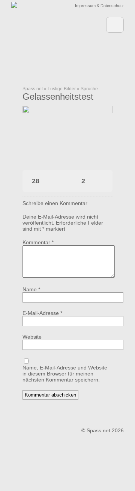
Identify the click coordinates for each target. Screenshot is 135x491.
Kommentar (38, 242)
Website (32, 337)
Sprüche (89, 88)
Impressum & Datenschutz (99, 5)
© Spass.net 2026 (102, 430)
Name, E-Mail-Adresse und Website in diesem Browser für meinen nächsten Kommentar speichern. (64, 374)
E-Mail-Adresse (42, 313)
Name (31, 289)
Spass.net (32, 88)
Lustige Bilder (62, 88)
